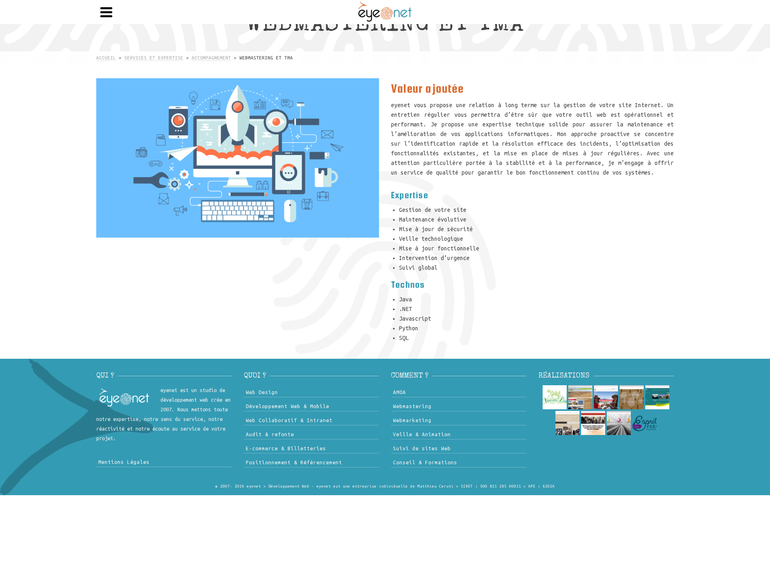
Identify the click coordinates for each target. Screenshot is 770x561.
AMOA (399, 392)
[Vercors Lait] (555, 397)
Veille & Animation (422, 434)
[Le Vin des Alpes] (567, 423)
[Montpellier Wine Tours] (606, 397)
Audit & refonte (270, 434)
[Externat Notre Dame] (657, 397)
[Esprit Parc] (644, 423)
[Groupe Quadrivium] (619, 423)
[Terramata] (632, 397)
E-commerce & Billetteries (286, 448)
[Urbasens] (593, 423)
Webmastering (412, 406)
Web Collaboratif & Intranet (289, 420)
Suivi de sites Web (422, 448)
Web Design (262, 392)
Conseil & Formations (425, 462)
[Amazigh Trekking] (580, 397)
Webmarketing (412, 420)
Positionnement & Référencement (294, 462)
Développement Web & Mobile (287, 406)
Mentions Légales (124, 462)
